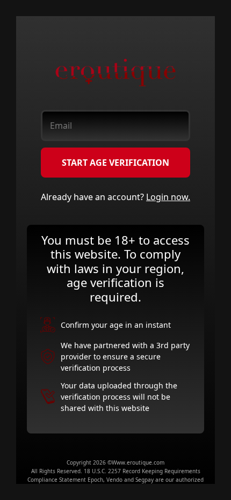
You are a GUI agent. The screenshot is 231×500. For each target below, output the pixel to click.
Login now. (168, 197)
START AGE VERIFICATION (115, 162)
